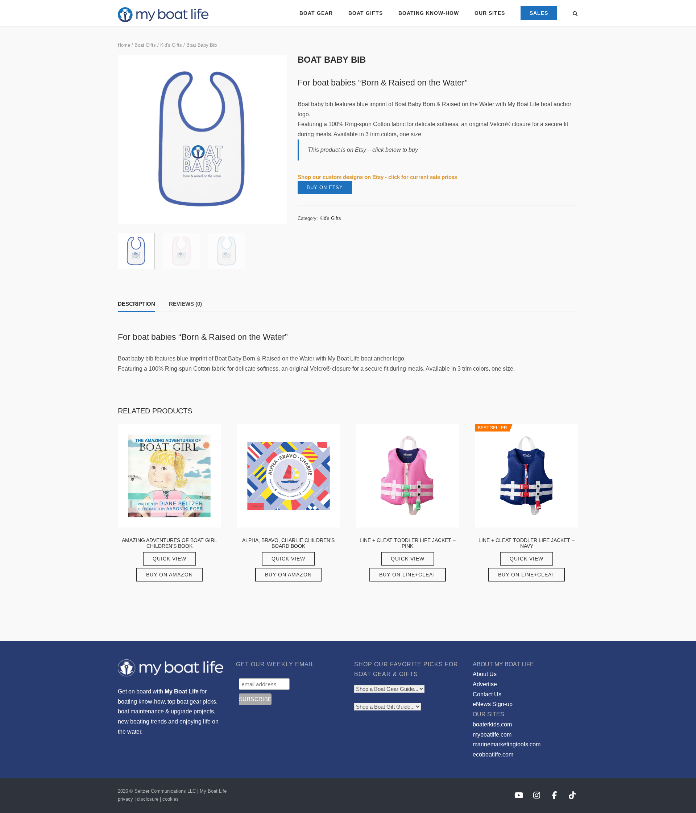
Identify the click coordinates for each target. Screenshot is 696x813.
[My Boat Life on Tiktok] (572, 795)
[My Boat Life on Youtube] (518, 795)
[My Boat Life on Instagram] (536, 795)
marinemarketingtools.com (506, 744)
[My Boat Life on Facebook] (554, 795)
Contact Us (487, 694)
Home (124, 45)
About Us (485, 674)
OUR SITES (490, 13)
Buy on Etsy (325, 187)
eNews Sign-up (493, 704)
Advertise (485, 684)
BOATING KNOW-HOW (428, 13)
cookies (170, 799)
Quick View (169, 559)
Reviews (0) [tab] (185, 304)
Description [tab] (136, 304)
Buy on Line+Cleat (407, 575)
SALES (539, 13)
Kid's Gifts (171, 45)
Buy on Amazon (169, 575)
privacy (125, 799)
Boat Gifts (145, 45)
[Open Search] (575, 14)
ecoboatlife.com (493, 754)
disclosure (147, 799)
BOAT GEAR (316, 13)
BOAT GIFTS (365, 13)
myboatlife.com (492, 734)
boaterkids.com (492, 724)
